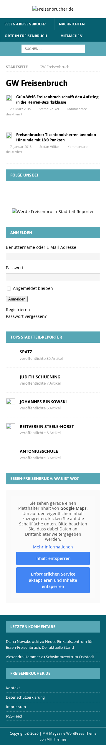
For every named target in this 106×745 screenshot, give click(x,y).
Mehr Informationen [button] (53, 547)
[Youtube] (78, 194)
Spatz (26, 351)
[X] (44, 194)
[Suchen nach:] (53, 48)
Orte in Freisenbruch (26, 35)
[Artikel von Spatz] (10, 354)
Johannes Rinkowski (43, 401)
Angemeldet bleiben (33, 288)
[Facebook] (27, 194)
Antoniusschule (39, 451)
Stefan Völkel (49, 109)
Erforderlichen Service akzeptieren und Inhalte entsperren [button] (53, 580)
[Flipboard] (61, 194)
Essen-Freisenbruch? (25, 24)
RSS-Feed (14, 716)
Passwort (15, 267)
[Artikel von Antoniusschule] (10, 454)
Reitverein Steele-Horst (47, 426)
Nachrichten (72, 24)
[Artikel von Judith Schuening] (10, 379)
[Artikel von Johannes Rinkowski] (10, 404)
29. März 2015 (20, 109)
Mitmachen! (71, 35)
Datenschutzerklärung (25, 697)
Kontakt (13, 687)
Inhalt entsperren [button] (53, 558)
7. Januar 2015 (21, 146)
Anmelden (16, 299)
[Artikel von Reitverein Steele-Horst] (10, 429)
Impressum (16, 706)
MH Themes (57, 739)
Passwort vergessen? (26, 316)
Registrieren (18, 309)
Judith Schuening (40, 377)
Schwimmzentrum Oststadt (70, 656)
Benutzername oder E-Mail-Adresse (41, 247)
